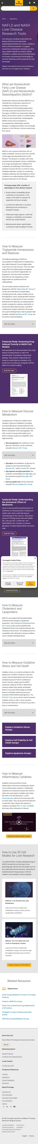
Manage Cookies (8, 583)
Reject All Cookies (20, 583)
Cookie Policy (10, 571)
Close (35, 558)
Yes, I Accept (30, 583)
